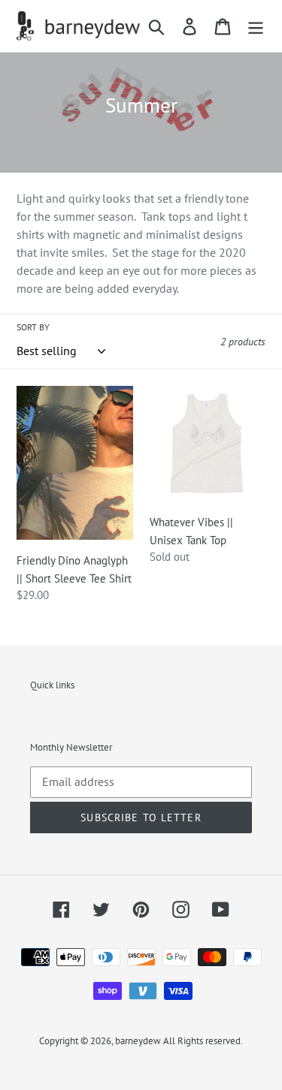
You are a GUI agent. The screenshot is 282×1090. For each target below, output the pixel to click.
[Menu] (255, 26)
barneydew (138, 1040)
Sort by (33, 327)
